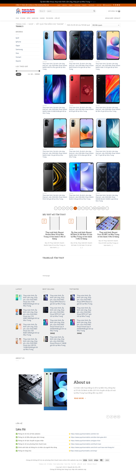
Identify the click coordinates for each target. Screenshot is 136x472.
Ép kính (49, 464)
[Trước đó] (56, 208)
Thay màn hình (58, 464)
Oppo (70, 5)
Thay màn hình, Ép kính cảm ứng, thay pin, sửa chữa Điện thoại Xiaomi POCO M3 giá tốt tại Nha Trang (55, 197)
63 (95, 208)
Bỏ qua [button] (93, 2)
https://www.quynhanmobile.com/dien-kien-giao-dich (89, 437)
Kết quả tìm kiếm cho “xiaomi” (50, 24)
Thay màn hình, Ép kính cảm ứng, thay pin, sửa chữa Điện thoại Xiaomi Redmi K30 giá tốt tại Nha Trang (81, 197)
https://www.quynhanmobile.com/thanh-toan (86, 444)
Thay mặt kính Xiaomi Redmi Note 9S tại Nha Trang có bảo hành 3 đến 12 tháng (54, 235)
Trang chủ (21, 24)
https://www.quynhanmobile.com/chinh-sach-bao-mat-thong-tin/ (92, 447)
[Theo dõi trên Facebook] (113, 5)
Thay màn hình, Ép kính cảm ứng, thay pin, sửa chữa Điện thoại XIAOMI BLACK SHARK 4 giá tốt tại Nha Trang (107, 198)
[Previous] (42, 234)
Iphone (64, 5)
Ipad (58, 5)
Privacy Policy (92, 464)
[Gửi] (94, 11)
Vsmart (18, 57)
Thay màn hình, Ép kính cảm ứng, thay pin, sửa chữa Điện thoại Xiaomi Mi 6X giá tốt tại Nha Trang (81, 109)
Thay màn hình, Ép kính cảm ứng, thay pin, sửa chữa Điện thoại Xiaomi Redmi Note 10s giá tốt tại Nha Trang (55, 154)
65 (103, 208)
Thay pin (67, 464)
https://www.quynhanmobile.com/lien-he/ (85, 434)
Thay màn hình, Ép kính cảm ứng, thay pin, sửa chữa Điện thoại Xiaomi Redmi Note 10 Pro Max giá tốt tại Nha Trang (81, 154)
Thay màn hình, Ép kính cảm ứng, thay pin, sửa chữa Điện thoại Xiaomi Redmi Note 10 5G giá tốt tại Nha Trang (108, 66)
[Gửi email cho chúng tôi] (119, 5)
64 (99, 208)
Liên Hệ (99, 5)
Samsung (77, 5)
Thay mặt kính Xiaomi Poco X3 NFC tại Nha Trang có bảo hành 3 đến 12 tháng (108, 234)
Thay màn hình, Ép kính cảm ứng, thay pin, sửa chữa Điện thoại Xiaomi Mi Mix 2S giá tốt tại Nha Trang (108, 109)
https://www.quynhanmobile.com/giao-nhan (85, 441)
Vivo (17, 53)
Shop (31, 24)
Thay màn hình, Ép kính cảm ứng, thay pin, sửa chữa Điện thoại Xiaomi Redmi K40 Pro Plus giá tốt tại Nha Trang (55, 66)
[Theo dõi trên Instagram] (115, 5)
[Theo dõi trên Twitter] (117, 5)
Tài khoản (91, 5)
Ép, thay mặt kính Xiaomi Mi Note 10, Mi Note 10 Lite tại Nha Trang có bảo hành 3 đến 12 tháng (81, 235)
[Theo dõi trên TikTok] (111, 416)
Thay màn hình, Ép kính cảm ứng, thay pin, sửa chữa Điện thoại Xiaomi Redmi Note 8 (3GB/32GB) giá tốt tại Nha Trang (55, 110)
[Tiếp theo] (107, 208)
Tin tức (73, 464)
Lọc (18, 74)
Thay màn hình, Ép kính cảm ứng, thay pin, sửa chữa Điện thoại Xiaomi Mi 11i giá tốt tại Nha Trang (108, 153)
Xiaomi (84, 5)
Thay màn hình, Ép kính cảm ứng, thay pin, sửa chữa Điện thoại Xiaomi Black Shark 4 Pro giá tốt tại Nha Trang (81, 66)
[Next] (120, 234)
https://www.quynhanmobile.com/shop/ (83, 451)
